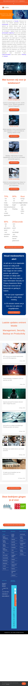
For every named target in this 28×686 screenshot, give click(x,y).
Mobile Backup (4, 545)
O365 (12, 550)
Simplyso (13, 559)
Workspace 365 (13, 572)
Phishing (24, 54)
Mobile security (21, 551)
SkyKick (12, 562)
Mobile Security (4, 541)
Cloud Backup (21, 537)
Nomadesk (13, 547)
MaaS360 (13, 544)
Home (4, 534)
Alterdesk (13, 539)
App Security (22, 534)
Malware (21, 547)
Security (16, 21)
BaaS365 (13, 542)
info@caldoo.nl (22, 1)
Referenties (5, 563)
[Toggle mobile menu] (25, 7)
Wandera (13, 568)
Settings (7, 684)
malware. (6, 56)
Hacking (21, 540)
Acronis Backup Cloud (12, 535)
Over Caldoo (5, 555)
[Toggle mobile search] (23, 7)
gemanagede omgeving (8, 32)
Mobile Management (5, 537)
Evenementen (5, 558)
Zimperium (13, 575)
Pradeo (12, 552)
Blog (4, 552)
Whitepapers (5, 560)
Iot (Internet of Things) (22, 544)
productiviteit (5, 24)
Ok (23, 683)
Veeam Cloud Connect (14, 565)
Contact (4, 566)
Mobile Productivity (5, 549)
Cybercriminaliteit (6, 54)
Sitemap (4, 568)
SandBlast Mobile (13, 556)
